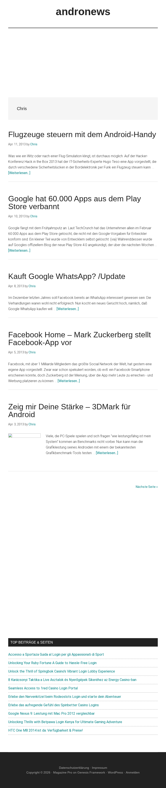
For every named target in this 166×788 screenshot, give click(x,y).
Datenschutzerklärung (74, 767)
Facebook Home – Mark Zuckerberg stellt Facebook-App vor (79, 338)
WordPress (115, 772)
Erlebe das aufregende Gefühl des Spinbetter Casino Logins (53, 705)
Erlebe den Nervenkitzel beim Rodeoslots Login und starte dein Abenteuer (64, 697)
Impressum (99, 767)
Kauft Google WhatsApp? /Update (66, 276)
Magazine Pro (62, 772)
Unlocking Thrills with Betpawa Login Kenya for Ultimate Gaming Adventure (65, 722)
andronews (83, 11)
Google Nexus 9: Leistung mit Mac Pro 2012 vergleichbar (51, 713)
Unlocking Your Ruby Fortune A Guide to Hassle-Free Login (52, 663)
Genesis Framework (91, 772)
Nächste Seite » (147, 486)
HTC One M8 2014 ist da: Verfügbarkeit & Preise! (45, 730)
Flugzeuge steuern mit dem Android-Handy (82, 134)
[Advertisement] (83, 58)
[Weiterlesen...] (19, 173)
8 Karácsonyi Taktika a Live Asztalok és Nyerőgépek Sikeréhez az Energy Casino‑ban (72, 680)
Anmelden (133, 772)
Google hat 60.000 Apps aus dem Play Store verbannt (74, 202)
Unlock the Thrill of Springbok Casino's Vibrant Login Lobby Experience (61, 671)
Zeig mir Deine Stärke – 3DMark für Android (69, 410)
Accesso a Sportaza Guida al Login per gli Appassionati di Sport (56, 654)
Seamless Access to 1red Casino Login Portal (43, 688)
